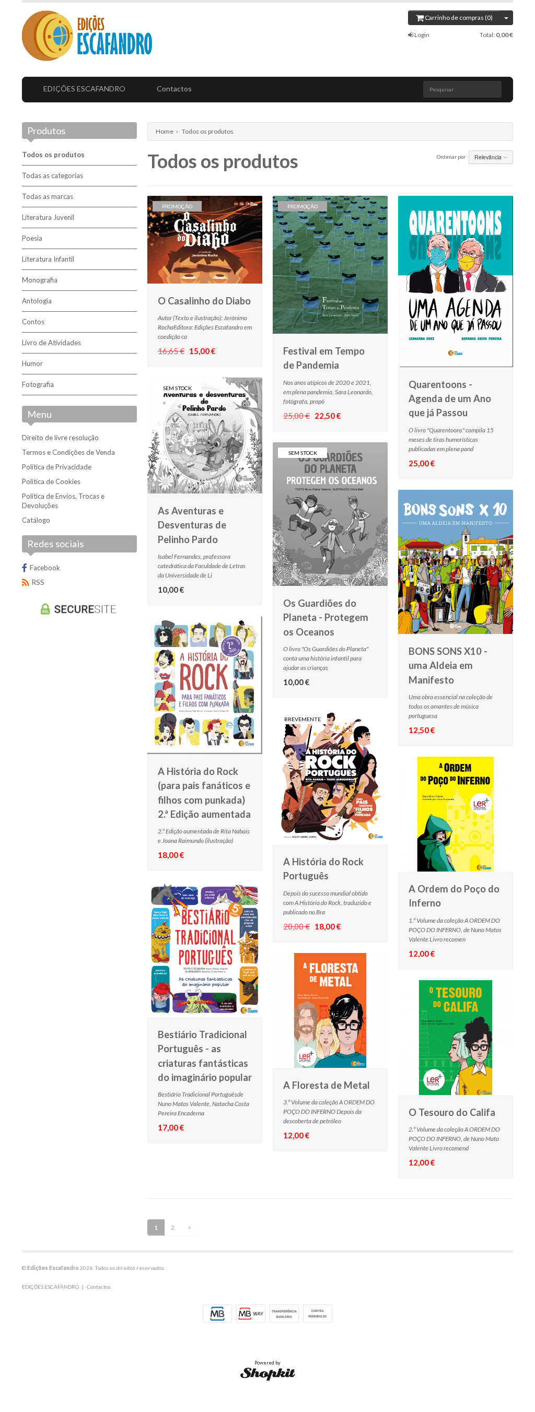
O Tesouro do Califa (452, 1112)
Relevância (488, 157)
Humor (32, 363)
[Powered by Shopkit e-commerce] (267, 1373)
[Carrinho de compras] (506, 17)
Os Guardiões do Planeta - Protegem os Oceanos (325, 617)
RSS (38, 582)
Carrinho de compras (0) (458, 17)
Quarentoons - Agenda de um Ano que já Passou (450, 399)
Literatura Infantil (48, 259)
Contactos (174, 88)
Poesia (32, 238)
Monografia (39, 280)
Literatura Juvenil (48, 217)
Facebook (45, 567)
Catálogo (36, 520)
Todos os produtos (53, 154)
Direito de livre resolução (60, 437)
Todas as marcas (47, 196)
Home (164, 131)
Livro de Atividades (51, 342)
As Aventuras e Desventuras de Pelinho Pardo (192, 525)
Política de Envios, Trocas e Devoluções (63, 501)
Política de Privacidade (56, 467)
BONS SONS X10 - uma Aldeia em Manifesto (448, 665)
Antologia (37, 301)
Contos (33, 321)
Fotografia (38, 384)
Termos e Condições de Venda (68, 452)
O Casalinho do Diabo (204, 301)
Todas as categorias (52, 175)
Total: (496, 35)
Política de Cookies (51, 481)
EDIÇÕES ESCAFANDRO (84, 88)
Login (421, 35)
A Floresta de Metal (326, 1085)
